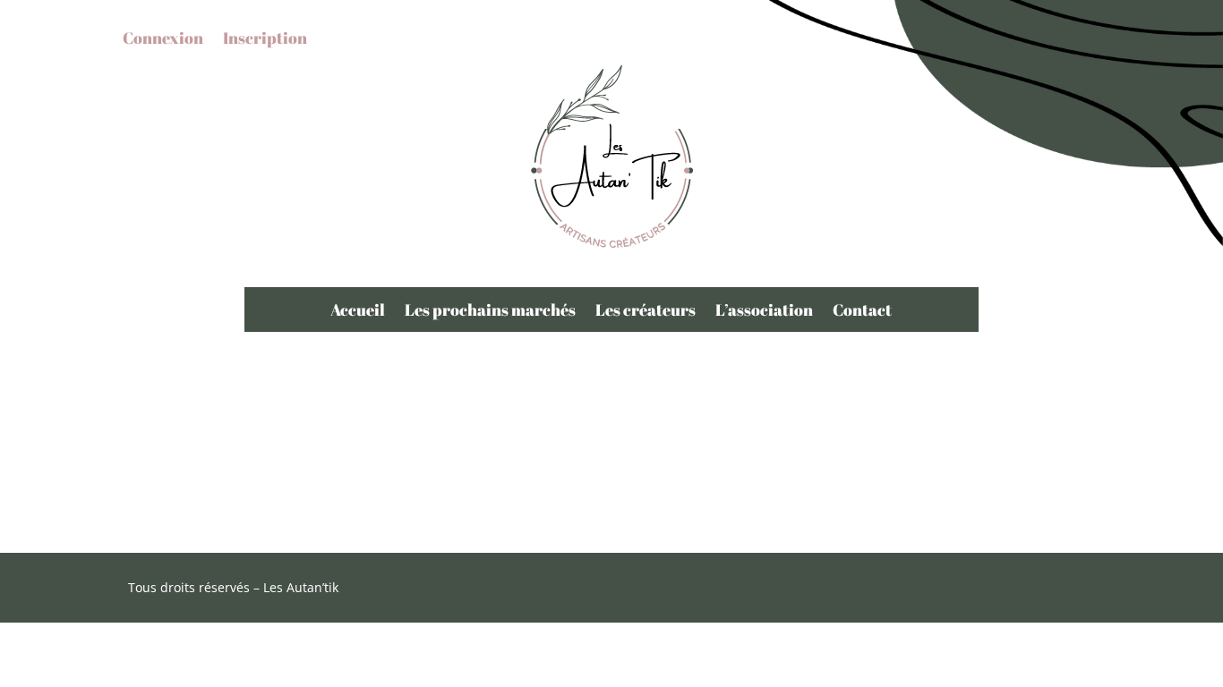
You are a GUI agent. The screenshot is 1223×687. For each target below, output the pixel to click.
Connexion (163, 39)
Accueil (357, 311)
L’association (764, 311)
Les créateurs (645, 311)
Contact (862, 311)
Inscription (265, 39)
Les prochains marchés (490, 311)
